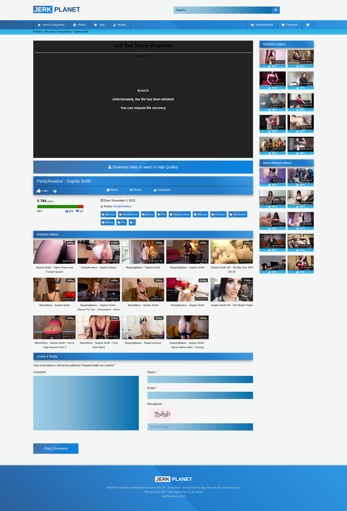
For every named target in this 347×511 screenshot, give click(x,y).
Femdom (220, 214)
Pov (163, 214)
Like (45, 190)
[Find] (276, 10)
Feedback (292, 24)
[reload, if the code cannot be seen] (161, 421)
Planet (57, 9)
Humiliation (239, 214)
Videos (81, 24)
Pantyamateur (182, 214)
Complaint (163, 189)
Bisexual (110, 214)
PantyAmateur (122, 206)
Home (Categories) (53, 24)
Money (149, 214)
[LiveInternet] (173, 503)
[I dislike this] (55, 192)
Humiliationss (130, 214)
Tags (101, 24)
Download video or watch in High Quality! (145, 167)
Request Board (264, 24)
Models (121, 24)
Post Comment (55, 448)
